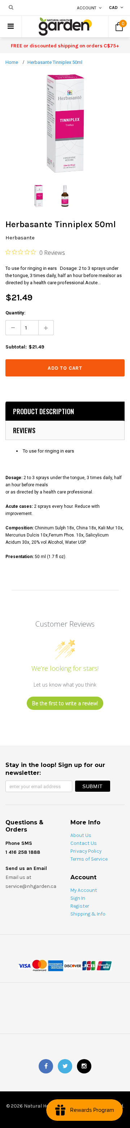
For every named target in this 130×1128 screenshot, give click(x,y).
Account (86, 7)
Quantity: (15, 312)
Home (11, 62)
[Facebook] (46, 1066)
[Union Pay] (104, 965)
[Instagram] (84, 1066)
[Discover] (72, 965)
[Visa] (24, 965)
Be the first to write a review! (65, 703)
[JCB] (88, 965)
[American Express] (55, 965)
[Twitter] (65, 1066)
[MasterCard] (39, 965)
